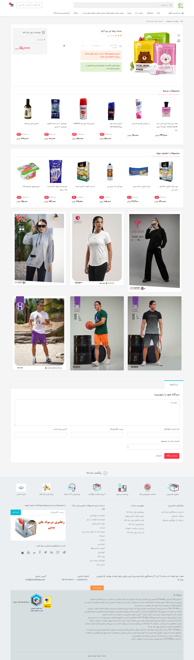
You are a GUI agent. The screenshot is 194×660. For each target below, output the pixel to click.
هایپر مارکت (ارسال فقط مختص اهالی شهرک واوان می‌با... (102, 13)
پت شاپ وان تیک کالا (135, 532)
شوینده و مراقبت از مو (96, 519)
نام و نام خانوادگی (171, 429)
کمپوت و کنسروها (98, 548)
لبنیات (102, 528)
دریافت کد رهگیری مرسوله (172, 520)
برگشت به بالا (94, 473)
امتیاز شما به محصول (170, 441)
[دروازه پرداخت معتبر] (47, 602)
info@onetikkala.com (35, 579)
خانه (158, 13)
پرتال (89, 656)
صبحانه (102, 536)
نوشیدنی (101, 544)
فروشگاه (150, 13)
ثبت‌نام (16, 512)
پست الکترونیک (116, 429)
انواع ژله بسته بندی (97, 560)
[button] (14, 5)
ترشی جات (100, 564)
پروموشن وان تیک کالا (135, 512)
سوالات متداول (177, 516)
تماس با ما (139, 13)
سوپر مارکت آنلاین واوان (134, 516)
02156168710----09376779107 (74, 579)
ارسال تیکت (97, 588)
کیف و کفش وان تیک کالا (134, 520)
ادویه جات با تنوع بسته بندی (93, 532)
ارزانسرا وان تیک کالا (136, 524)
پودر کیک (101, 556)
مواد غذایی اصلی (98, 523)
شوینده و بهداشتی (97, 515)
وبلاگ (76, 13)
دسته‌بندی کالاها (175, 13)
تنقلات (102, 540)
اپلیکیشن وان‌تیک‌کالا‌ (62, 13)
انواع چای (101, 552)
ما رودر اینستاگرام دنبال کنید (172, 512)
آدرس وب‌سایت (60, 429)
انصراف (159, 455)
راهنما (129, 13)
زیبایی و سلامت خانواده (135, 528)
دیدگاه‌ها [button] (174, 384)
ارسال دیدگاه (171, 455)
